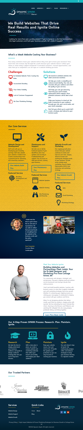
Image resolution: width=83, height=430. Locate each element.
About (49, 8)
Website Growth (12, 417)
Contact (34, 14)
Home (33, 8)
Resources (63, 8)
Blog (56, 8)
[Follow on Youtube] (68, 412)
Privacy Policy (13, 422)
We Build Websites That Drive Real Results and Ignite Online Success (33, 27)
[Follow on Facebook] (61, 412)
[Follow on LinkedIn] (65, 412)
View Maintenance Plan (40, 168)
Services (40, 8)
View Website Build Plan (17, 166)
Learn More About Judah (54, 315)
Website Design (12, 411)
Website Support (13, 414)
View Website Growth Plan (64, 176)
